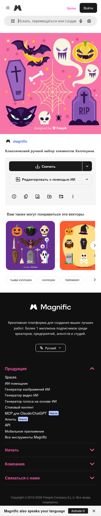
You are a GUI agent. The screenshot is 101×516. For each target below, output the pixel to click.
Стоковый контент (19, 407)
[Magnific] (50, 308)
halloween (72, 280)
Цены (71, 7)
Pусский (50, 348)
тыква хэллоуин (21, 280)
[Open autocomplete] (11, 21)
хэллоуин (48, 280)
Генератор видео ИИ (21, 395)
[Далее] (94, 245)
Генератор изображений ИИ (27, 389)
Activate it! (78, 511)
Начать (12, 450)
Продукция (15, 368)
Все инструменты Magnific (26, 437)
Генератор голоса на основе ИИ (31, 401)
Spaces (10, 377)
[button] (51, 348)
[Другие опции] (73, 196)
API (7, 424)
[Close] (94, 511)
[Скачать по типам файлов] (87, 166)
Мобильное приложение (24, 431)
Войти (88, 7)
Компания (15, 464)
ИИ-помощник (16, 383)
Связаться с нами (22, 478)
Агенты (16, 419)
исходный (33, 42)
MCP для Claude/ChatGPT (31, 413)
